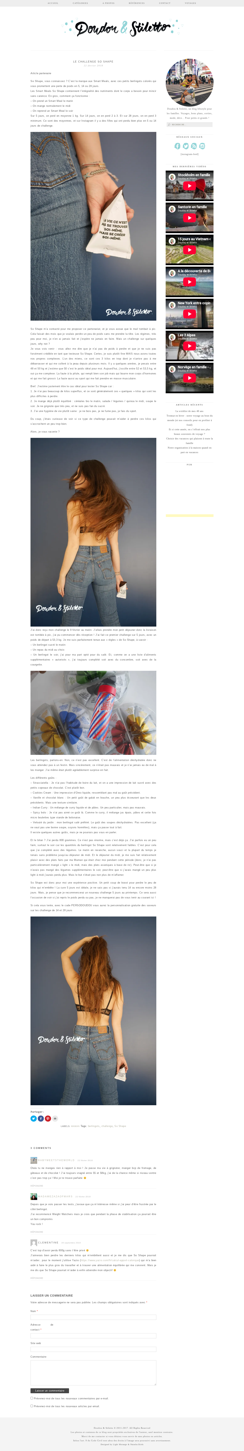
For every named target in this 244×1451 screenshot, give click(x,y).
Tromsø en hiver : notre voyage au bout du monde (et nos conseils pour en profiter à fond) (190, 420)
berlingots (94, 1126)
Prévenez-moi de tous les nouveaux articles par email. (67, 1406)
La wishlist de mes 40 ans (190, 411)
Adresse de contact (41, 1327)
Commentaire (38, 1356)
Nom (34, 1311)
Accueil (53, 3)
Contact (165, 3)
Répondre (36, 1186)
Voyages (190, 3)
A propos (109, 3)
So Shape (120, 1126)
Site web (35, 1343)
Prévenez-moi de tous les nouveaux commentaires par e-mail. (71, 1398)
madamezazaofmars (55, 1196)
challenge (107, 1126)
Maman (75, 1126)
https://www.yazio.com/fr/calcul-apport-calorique (110, 1260)
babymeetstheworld (56, 1160)
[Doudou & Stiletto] (122, 29)
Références (137, 3)
